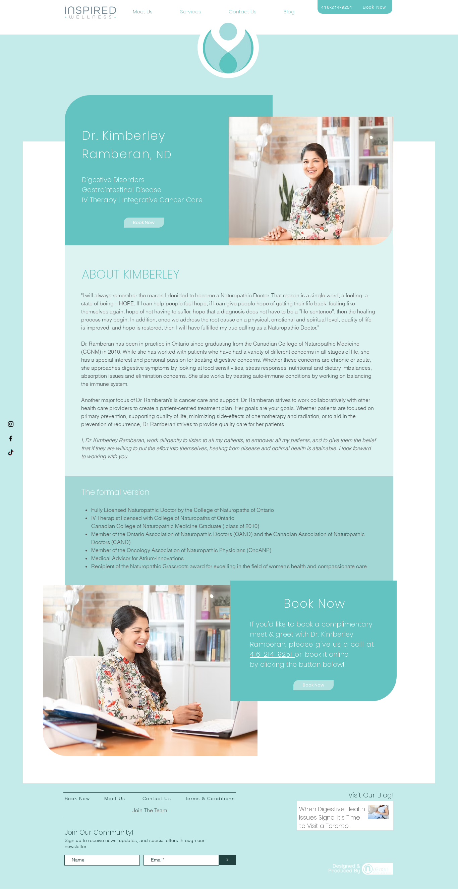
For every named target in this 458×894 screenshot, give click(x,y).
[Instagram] (10, 424)
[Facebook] (10, 438)
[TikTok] (10, 453)
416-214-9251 (272, 654)
